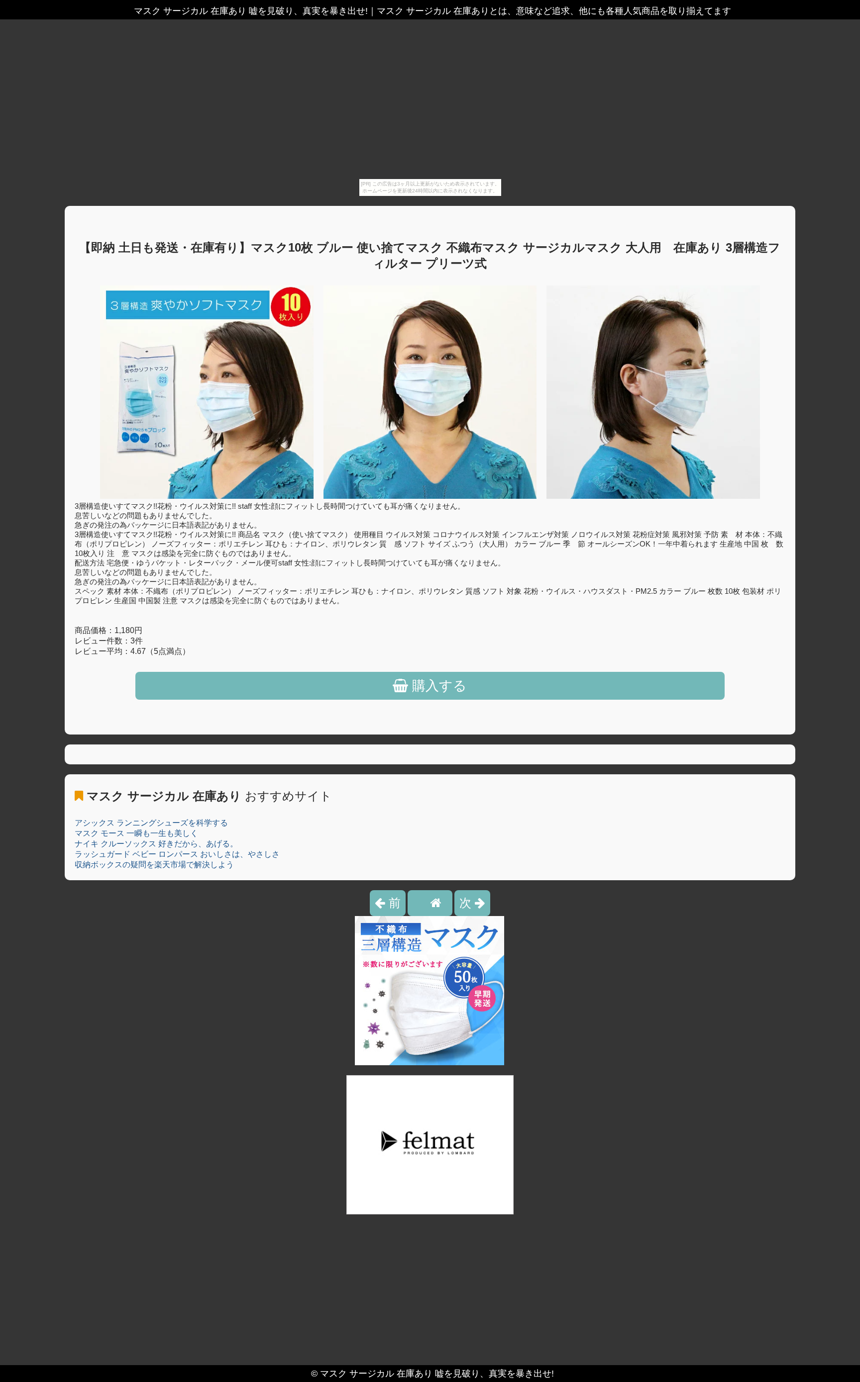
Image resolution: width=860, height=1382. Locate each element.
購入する (437, 685)
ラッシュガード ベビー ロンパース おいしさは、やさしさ (177, 854)
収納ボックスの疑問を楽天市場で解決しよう (154, 864)
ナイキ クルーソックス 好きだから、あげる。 (156, 843)
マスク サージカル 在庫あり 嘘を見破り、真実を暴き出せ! (437, 1374)
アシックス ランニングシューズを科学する (151, 823)
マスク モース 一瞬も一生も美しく (136, 833)
